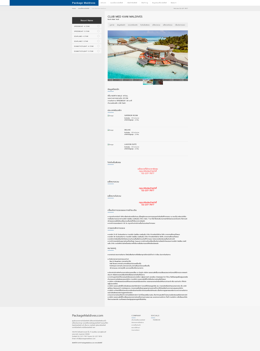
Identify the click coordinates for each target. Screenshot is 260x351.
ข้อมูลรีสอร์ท (121, 25)
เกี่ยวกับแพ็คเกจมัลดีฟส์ (138, 320)
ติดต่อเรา (174, 3)
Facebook (156, 320)
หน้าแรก (103, 3)
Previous (110, 54)
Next (186, 54)
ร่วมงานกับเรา (136, 330)
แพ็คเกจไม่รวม (167, 25)
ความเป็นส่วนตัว (136, 325)
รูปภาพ (112, 25)
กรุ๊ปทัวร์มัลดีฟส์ (132, 3)
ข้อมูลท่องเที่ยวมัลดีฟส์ (159, 3)
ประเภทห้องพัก (133, 25)
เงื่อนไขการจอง (180, 25)
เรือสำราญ (144, 3)
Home (74, 8)
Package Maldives (83, 3)
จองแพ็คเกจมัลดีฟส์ (116, 3)
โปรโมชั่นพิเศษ (145, 25)
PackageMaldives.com (87, 315)
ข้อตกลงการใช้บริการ (138, 322)
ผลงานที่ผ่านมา (136, 328)
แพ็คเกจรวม (156, 25)
